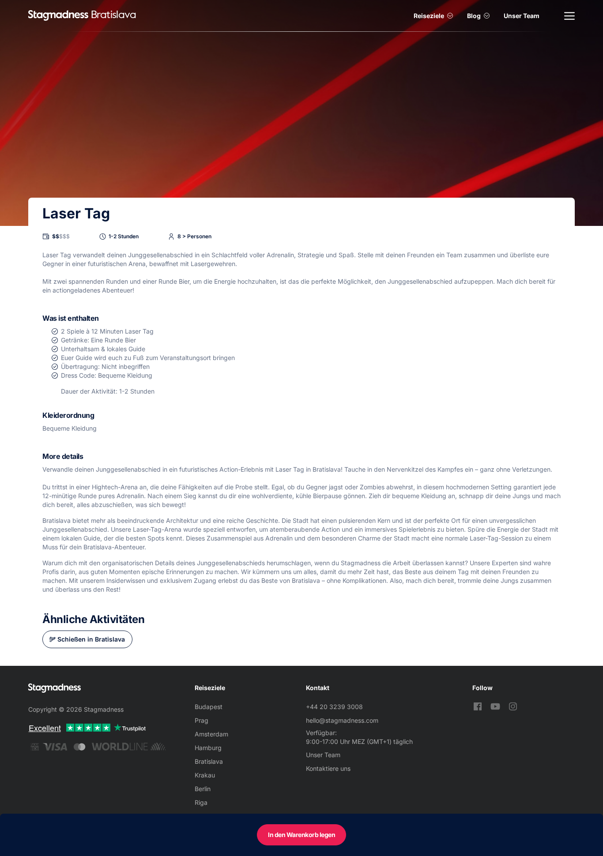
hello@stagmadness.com (342, 720)
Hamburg (208, 747)
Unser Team (521, 15)
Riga (201, 802)
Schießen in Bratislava (91, 639)
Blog (474, 15)
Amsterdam (211, 734)
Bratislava (209, 761)
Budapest (208, 706)
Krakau (205, 775)
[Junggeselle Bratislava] (58, 15)
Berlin (203, 788)
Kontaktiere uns (328, 768)
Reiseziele (429, 15)
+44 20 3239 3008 (334, 706)
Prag (201, 720)
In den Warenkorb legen (301, 834)
